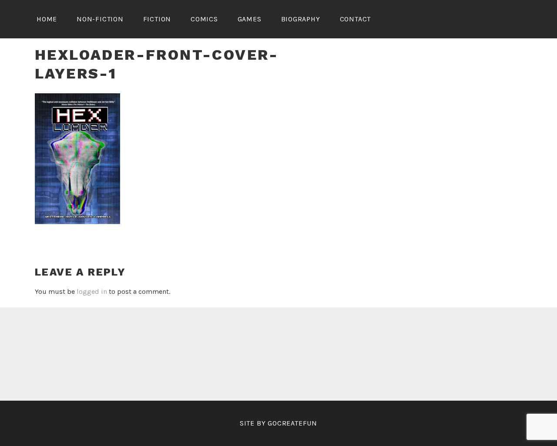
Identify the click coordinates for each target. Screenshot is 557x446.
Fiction (157, 19)
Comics (204, 19)
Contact (355, 19)
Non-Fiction (100, 19)
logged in (92, 291)
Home (47, 19)
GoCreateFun (292, 423)
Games (250, 19)
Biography (300, 19)
